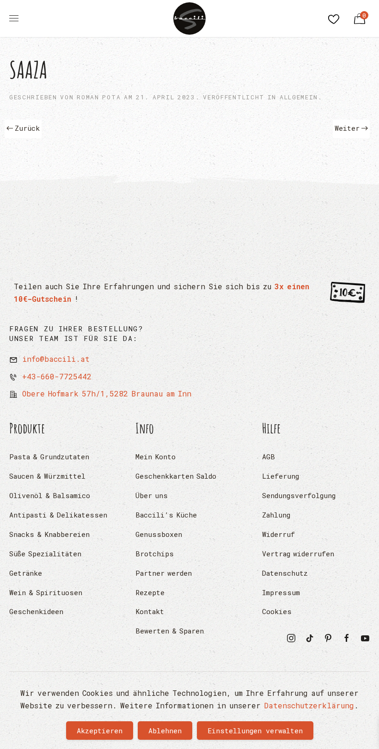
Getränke (25, 573)
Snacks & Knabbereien (49, 534)
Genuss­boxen (158, 534)
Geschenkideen (36, 611)
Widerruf (278, 534)
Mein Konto (155, 456)
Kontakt (149, 611)
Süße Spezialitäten (45, 553)
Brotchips (154, 553)
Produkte (27, 428)
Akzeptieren (99, 730)
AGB (268, 456)
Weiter (347, 128)
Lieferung (280, 476)
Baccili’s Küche (166, 514)
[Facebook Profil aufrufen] (346, 637)
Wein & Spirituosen (45, 592)
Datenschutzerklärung (309, 705)
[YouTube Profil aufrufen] (365, 637)
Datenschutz (285, 573)
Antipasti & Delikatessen (58, 514)
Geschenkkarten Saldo (175, 476)
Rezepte (150, 592)
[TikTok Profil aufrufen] (309, 637)
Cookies (277, 611)
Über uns (151, 495)
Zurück (27, 128)
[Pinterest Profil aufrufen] (328, 637)
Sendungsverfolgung (299, 495)
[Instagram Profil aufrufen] (291, 637)
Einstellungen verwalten (255, 730)
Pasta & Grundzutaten (49, 456)
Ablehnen (165, 730)
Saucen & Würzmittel (47, 476)
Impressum (281, 592)
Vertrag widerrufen (298, 553)
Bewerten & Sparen (169, 630)
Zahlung (276, 514)
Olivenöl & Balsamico (49, 495)
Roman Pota (99, 97)
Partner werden (163, 573)
